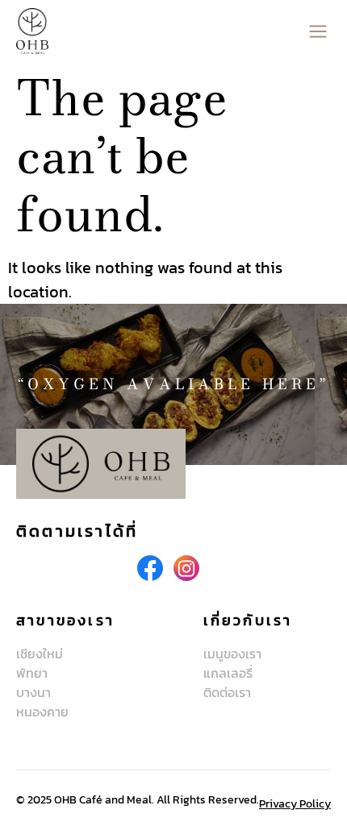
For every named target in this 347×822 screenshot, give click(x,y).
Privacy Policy (295, 803)
